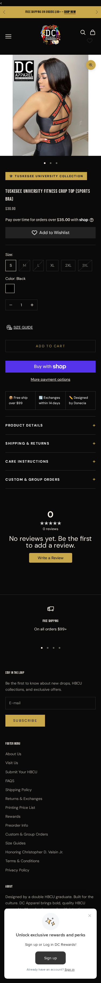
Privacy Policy (17, 870)
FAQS (9, 780)
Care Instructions (50, 461)
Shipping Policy (18, 789)
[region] (50, 622)
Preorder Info (16, 825)
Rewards (12, 816)
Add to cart (50, 346)
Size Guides (15, 843)
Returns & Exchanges (23, 798)
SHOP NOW (70, 12)
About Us (13, 753)
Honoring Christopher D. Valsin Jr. (34, 852)
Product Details (50, 425)
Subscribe (25, 720)
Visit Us (11, 762)
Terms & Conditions (22, 860)
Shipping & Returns (50, 443)
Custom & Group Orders (50, 479)
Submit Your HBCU (21, 771)
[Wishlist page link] (89, 40)
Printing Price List (20, 807)
